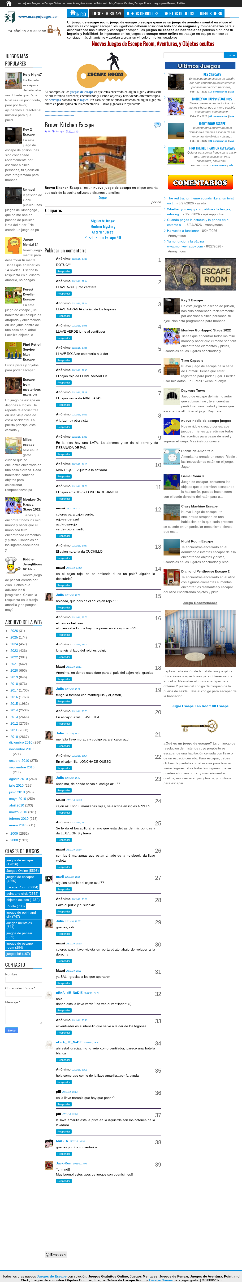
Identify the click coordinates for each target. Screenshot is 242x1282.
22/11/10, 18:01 (74, 667)
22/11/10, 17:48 (79, 370)
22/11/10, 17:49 (79, 392)
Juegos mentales (19, 923)
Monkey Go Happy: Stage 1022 (32, 504)
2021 (14, 664)
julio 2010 (17, 785)
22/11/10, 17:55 (79, 464)
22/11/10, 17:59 (72, 595)
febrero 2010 (19, 818)
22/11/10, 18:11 (73, 971)
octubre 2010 (19, 760)
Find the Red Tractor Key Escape (212, 147)
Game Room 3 (192, 476)
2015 (14, 703)
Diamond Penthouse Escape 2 (205, 571)
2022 (14, 657)
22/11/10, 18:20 (91, 1042)
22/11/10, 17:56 (79, 486)
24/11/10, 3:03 (80, 1164)
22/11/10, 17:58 (74, 568)
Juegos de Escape (106, 13)
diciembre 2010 (21, 742)
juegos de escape (19, 860)
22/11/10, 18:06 (74, 850)
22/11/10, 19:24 (70, 1092)
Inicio (81, 14)
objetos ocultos (17, 900)
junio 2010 (17, 792)
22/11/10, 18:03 (79, 711)
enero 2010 (18, 825)
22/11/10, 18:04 (79, 756)
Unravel (29, 189)
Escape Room (16, 887)
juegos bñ (13, 954)
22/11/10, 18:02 (72, 689)
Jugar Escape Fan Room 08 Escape (200, 706)
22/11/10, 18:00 (79, 617)
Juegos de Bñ (210, 13)
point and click (17, 893)
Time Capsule (192, 360)
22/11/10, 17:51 (79, 415)
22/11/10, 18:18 (79, 1020)
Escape (60, 131)
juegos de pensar (19, 933)
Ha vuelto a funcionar (183, 231)
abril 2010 (17, 805)
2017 (14, 690)
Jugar (103, 197)
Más (231, 91)
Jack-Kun (63, 1163)
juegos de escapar (20, 877)
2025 (14, 637)
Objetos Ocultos (179, 13)
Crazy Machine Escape (199, 506)
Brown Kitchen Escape (69, 124)
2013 (14, 717)
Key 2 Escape (212, 74)
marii (60, 876)
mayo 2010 (18, 799)
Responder (63, 271)
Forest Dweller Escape (29, 294)
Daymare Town (193, 390)
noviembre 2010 (21, 749)
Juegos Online (17, 870)
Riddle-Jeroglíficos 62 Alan (32, 564)
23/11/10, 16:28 (77, 1141)
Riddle (11, 906)
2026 (14, 631)
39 (157, 124)
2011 (14, 730)
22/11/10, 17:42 (79, 259)
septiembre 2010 (22, 767)
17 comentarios (218, 91)
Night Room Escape (212, 123)
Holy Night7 (32, 74)
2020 (14, 670)
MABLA (62, 1141)
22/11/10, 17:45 (79, 326)
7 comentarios (218, 165)
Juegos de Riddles (142, 13)
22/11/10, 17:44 (79, 281)
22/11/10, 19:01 (79, 1070)
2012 (14, 723)
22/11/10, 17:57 (74, 508)
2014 (14, 710)
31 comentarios (218, 141)
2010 (14, 737)
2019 (14, 677)
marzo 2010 (18, 812)
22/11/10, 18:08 (74, 944)
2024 (14, 644)
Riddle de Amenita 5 (197, 451)
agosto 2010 (19, 779)
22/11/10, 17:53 (79, 437)
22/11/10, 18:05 (74, 800)
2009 (14, 833)
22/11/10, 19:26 (70, 1114)
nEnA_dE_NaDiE (69, 993)
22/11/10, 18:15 (91, 993)
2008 (14, 840)
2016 (14, 697)
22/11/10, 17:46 (79, 348)
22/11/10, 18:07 (72, 921)
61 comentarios (218, 116)
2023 (14, 650)
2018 (14, 684)
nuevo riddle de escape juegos (206, 421)
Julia (60, 595)
